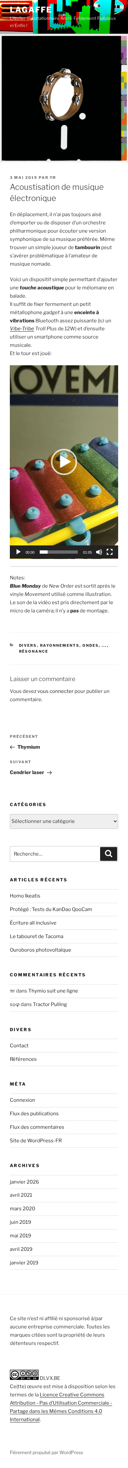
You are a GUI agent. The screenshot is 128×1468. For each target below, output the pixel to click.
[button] (64, 462)
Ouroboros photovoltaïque (40, 950)
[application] (64, 462)
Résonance (34, 651)
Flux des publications (34, 1114)
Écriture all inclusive (33, 923)
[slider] (59, 552)
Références (23, 1059)
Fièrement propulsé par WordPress (46, 1452)
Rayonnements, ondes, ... (73, 645)
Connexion (22, 1100)
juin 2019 (20, 1222)
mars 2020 (22, 1209)
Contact (19, 1046)
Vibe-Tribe (22, 329)
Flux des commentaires (37, 1127)
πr (53, 177)
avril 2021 (21, 1195)
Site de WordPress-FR (36, 1141)
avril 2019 (21, 1249)
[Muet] (99, 552)
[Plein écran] (109, 552)
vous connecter (55, 691)
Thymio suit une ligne (53, 991)
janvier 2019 (24, 1263)
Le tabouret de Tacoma (36, 936)
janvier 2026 (24, 1182)
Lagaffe (31, 10)
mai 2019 (20, 1236)
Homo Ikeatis (25, 896)
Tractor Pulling (50, 1004)
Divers (28, 645)
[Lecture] (18, 552)
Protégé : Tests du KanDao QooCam (51, 909)
